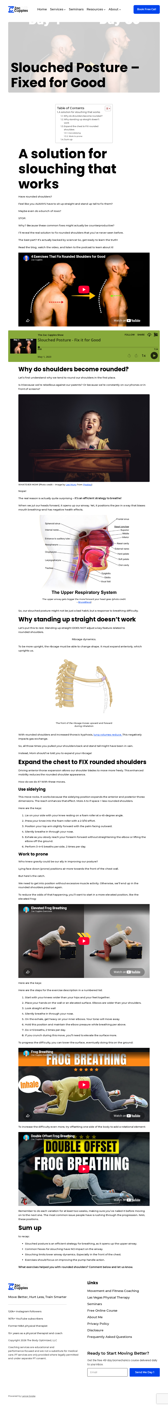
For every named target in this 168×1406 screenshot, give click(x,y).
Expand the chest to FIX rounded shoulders (81, 128)
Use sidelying (74, 133)
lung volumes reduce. (108, 734)
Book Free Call (146, 9)
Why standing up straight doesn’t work (81, 121)
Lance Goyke (28, 1396)
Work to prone (75, 136)
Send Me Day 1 (144, 1372)
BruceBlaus (84, 602)
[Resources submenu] (104, 9)
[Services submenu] (65, 9)
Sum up (68, 139)
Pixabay (87, 484)
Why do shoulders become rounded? (83, 116)
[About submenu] (120, 9)
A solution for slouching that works (79, 112)
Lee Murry (71, 484)
